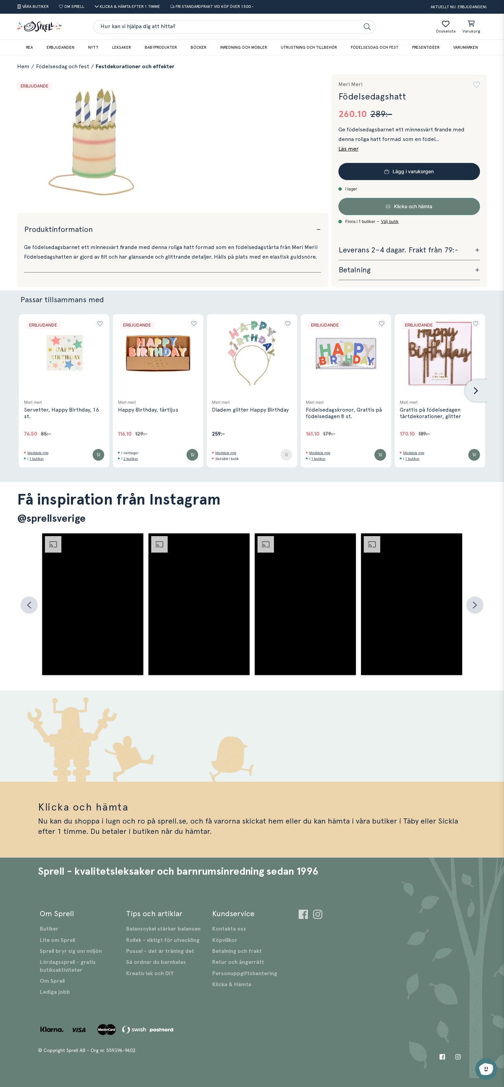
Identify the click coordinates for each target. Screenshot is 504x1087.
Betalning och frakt (237, 951)
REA (29, 47)
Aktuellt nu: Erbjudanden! (459, 7)
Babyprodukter (161, 47)
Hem (23, 66)
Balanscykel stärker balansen (163, 929)
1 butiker (36, 459)
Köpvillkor (224, 940)
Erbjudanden (60, 47)
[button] (476, 84)
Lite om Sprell (57, 940)
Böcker (198, 47)
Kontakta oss (229, 929)
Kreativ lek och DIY (149, 973)
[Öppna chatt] (486, 1069)
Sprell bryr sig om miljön (71, 951)
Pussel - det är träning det (160, 951)
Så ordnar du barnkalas (156, 962)
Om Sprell (52, 981)
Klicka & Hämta (231, 984)
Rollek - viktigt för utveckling (163, 940)
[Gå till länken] (303, 915)
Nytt (93, 47)
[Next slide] (476, 391)
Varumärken (465, 47)
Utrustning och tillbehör (309, 47)
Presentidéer (426, 47)
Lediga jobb (55, 992)
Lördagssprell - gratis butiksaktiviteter (68, 965)
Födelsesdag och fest (374, 47)
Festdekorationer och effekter (135, 66)
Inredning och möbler (243, 47)
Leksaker (121, 47)
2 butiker (130, 459)
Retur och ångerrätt (238, 962)
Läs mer (348, 149)
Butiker (49, 929)
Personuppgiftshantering (244, 973)
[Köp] (98, 455)
